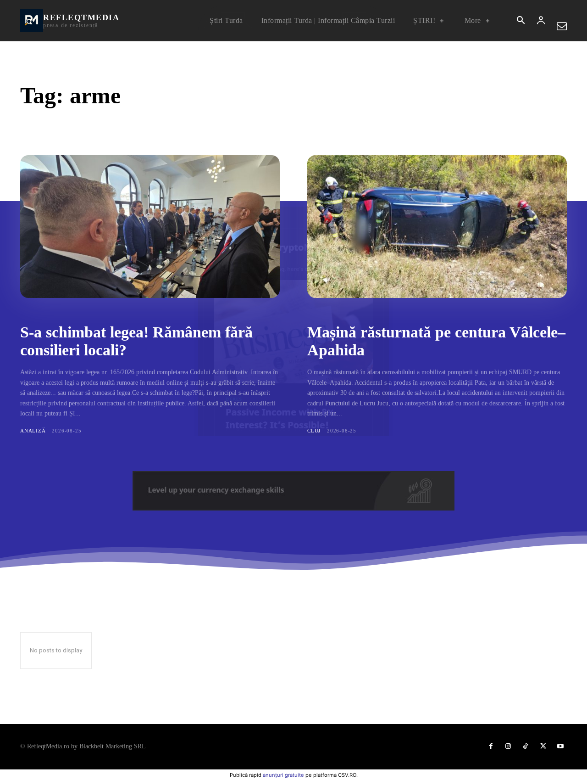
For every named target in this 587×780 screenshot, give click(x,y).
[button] (520, 21)
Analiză (33, 430)
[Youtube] (560, 746)
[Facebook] (490, 746)
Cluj (314, 430)
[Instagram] (508, 746)
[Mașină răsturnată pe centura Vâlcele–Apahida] (437, 226)
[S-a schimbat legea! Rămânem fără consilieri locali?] (150, 226)
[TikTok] (525, 746)
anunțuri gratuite (283, 775)
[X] (543, 746)
